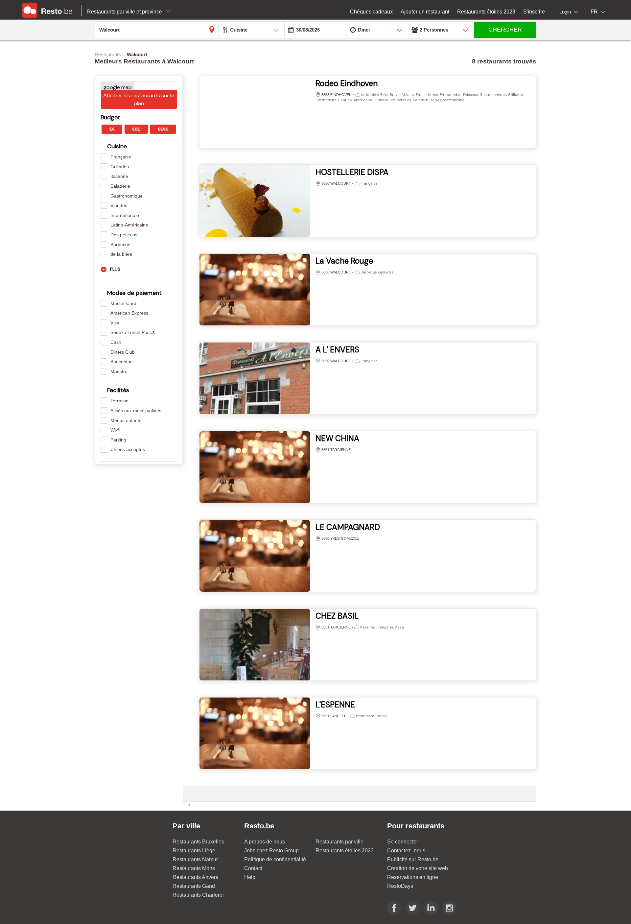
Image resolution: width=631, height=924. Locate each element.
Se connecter (402, 841)
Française (120, 156)
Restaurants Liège (194, 850)
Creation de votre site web (417, 868)
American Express (129, 313)
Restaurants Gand (194, 886)
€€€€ (163, 129)
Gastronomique (126, 196)
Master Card (123, 303)
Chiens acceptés (127, 449)
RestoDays (400, 886)
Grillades (119, 166)
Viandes (118, 205)
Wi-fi (115, 430)
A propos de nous (264, 841)
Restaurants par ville (339, 841)
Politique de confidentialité (275, 859)
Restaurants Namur (195, 859)
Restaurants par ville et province (125, 11)
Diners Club (122, 352)
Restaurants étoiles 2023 (345, 850)
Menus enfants (125, 420)
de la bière (121, 254)
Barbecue (120, 244)
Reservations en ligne (412, 877)
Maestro (119, 371)
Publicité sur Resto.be (412, 859)
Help (249, 877)
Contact (253, 868)
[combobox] (570, 12)
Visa (114, 322)
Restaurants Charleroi (198, 895)
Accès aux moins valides (135, 410)
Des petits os (123, 234)
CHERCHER (505, 29)
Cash (115, 342)
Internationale (124, 215)
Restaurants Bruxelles (198, 841)
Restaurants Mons (194, 868)
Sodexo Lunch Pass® (132, 332)
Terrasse (119, 400)
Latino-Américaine (129, 224)
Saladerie (120, 186)
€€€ (136, 129)
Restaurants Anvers (195, 877)
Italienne (119, 176)
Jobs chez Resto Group (271, 850)
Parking (118, 439)
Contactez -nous (406, 850)
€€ (112, 129)
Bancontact (122, 361)
